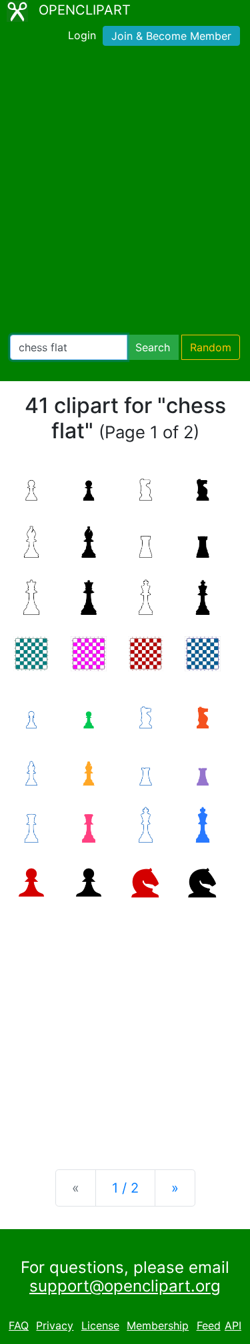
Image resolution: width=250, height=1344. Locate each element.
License (100, 1325)
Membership (158, 1325)
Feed (209, 1325)
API (233, 1325)
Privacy (54, 1325)
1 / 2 (125, 1188)
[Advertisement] (125, 192)
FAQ (19, 1325)
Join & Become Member (171, 35)
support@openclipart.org (125, 1286)
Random (210, 347)
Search (152, 347)
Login (82, 35)
